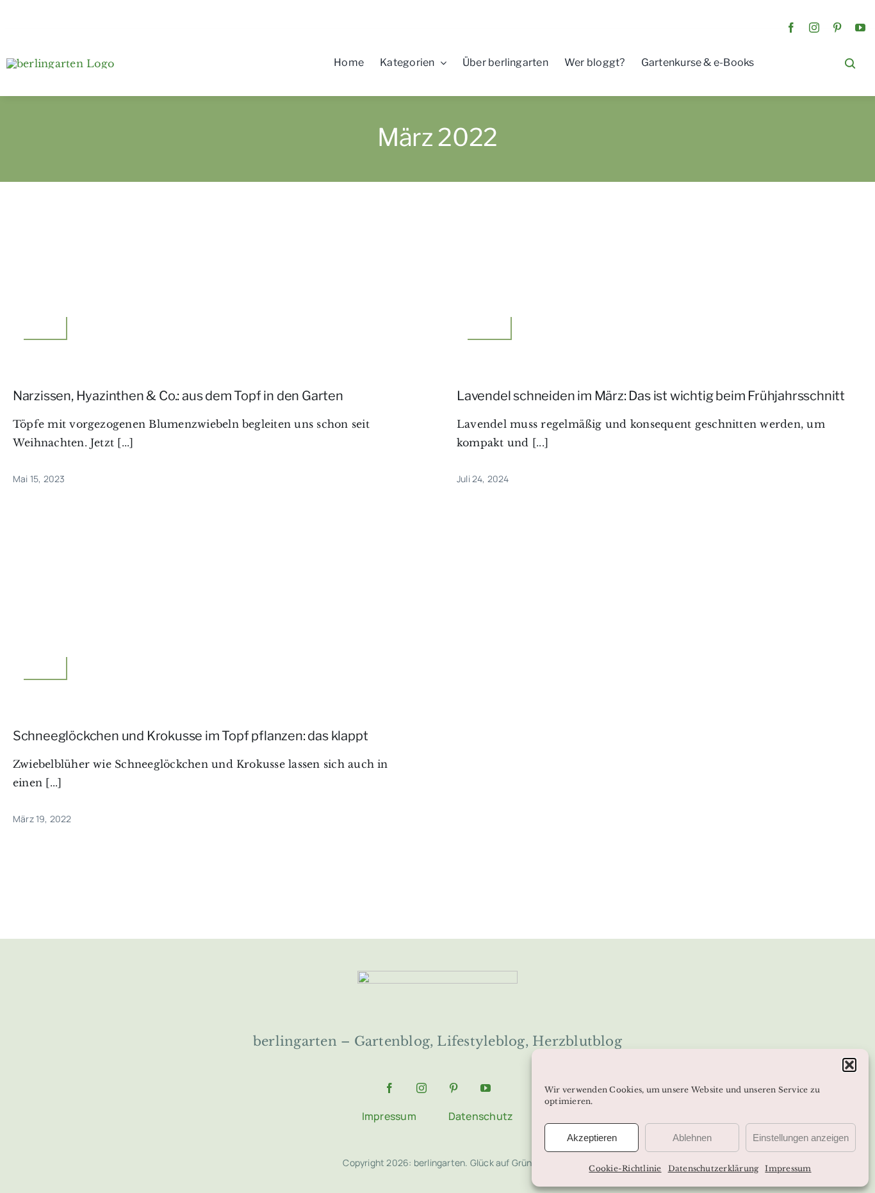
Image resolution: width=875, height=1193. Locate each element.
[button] (849, 1065)
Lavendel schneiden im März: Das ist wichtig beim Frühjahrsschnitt (651, 395)
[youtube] (860, 27)
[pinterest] (837, 27)
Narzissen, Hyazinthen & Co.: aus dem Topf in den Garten (178, 395)
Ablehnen (692, 1137)
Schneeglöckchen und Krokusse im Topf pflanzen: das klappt (190, 735)
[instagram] (814, 27)
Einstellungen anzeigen (801, 1137)
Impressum (788, 1168)
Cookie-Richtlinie (625, 1168)
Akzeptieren (592, 1137)
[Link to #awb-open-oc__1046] (850, 63)
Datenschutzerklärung (713, 1168)
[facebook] (791, 27)
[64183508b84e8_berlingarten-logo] (437, 976)
